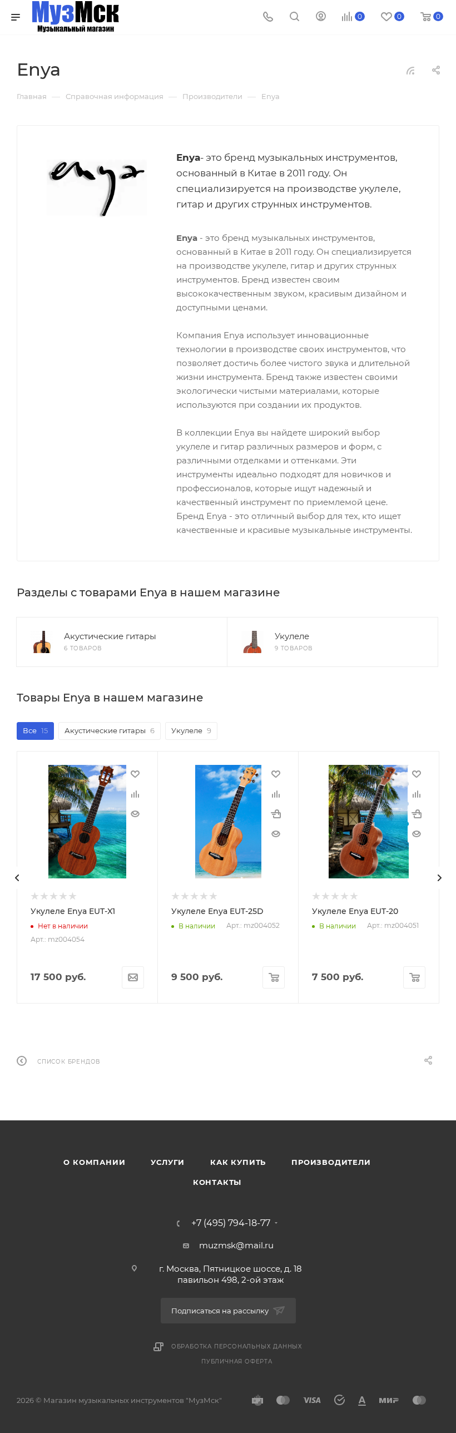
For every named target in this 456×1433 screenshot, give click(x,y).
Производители (330, 1162)
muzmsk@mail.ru (236, 1245)
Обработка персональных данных (237, 1346)
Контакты (217, 1182)
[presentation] (17, 878)
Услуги (168, 1162)
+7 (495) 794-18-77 (230, 1223)
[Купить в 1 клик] (276, 814)
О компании (94, 1162)
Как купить (238, 1162)
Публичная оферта (236, 1361)
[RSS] (410, 70)
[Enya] (96, 189)
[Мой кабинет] (321, 17)
